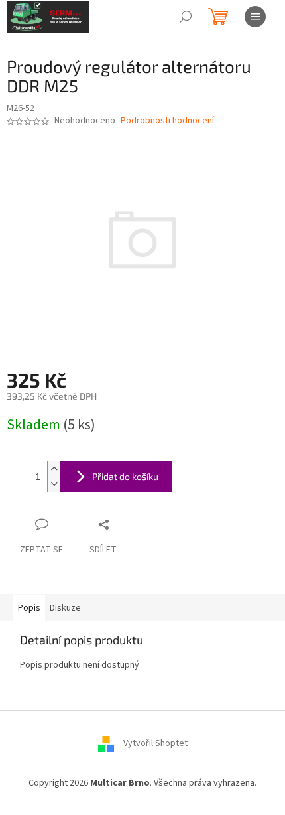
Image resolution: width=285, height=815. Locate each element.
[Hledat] (185, 16)
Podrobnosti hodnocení (167, 121)
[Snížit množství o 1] (53, 484)
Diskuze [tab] (65, 608)
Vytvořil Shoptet (155, 743)
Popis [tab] (29, 608)
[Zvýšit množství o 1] (53, 469)
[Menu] (255, 16)
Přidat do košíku (125, 476)
